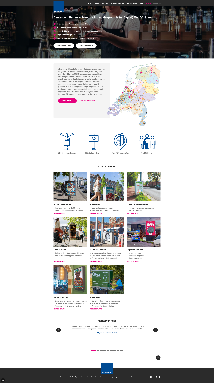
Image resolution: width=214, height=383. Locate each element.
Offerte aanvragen (64, 45)
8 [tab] (118, 350)
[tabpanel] (107, 331)
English (155, 3)
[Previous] (58, 330)
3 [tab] (101, 350)
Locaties (114, 3)
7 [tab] (114, 350)
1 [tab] (93, 350)
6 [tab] (111, 350)
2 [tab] (98, 350)
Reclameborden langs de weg (104, 377)
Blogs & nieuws (132, 3)
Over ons (121, 3)
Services (105, 3)
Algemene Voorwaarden (82, 377)
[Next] (155, 330)
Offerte (148, 3)
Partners (133, 377)
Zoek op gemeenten (86, 45)
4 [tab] (104, 350)
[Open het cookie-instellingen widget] (3, 380)
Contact (141, 3)
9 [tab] (121, 350)
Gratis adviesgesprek (88, 100)
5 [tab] (108, 350)
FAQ (92, 377)
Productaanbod (93, 3)
